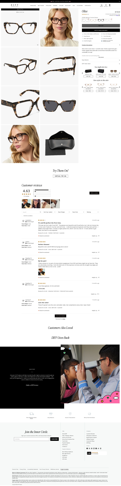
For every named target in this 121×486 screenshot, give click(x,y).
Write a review (94, 193)
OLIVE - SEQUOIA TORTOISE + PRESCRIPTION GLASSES (58, 291)
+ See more (101, 57)
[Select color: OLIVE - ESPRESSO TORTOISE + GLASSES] (85, 20)
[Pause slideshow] (119, 1)
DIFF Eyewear (20, 484)
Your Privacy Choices (44, 469)
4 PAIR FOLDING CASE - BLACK (101, 74)
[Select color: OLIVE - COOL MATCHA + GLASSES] (108, 20)
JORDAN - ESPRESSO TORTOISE (113, 74)
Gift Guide (64, 457)
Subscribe (54, 439)
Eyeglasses (64, 455)
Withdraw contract (55, 469)
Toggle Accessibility (64, 469)
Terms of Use (15, 469)
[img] (29, 221)
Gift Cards (64, 459)
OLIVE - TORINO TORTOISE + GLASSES (54, 233)
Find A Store (65, 444)
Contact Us (64, 446)
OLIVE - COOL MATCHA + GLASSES (53, 249)
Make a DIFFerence (32, 385)
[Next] (119, 73)
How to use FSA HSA (66, 437)
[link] (85, 14)
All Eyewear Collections (91, 435)
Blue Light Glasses (66, 453)
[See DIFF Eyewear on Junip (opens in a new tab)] (64, 319)
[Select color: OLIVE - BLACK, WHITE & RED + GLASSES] (100, 20)
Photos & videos (28, 215)
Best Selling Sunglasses (67, 451)
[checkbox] (32, 216)
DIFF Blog (88, 442)
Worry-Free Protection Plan (68, 439)
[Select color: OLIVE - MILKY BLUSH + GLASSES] (93, 20)
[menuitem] (33, 5)
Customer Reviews (90, 433)
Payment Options (66, 442)
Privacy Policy (23, 469)
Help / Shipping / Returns (67, 435)
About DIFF (64, 433)
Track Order (65, 441)
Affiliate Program (95, 439)
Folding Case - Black (88, 74)
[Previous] (82, 73)
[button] (42, 190)
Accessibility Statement (32, 469)
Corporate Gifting (90, 441)
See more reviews (60, 316)
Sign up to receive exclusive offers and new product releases (36, 435)
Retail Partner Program (96, 437)
